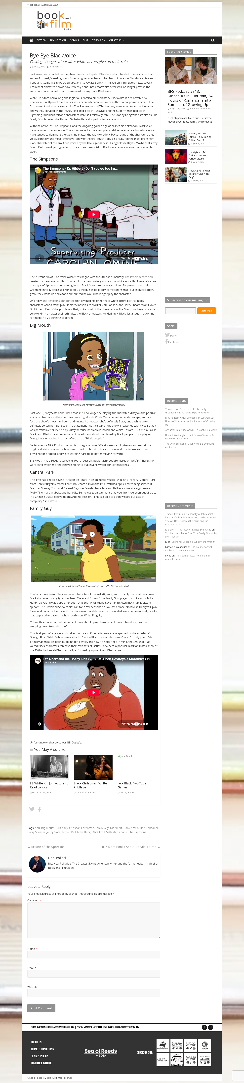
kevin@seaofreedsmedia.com (127, 1027)
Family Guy (102, 828)
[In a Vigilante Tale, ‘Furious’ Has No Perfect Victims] (176, 150)
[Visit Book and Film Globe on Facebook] (39, 810)
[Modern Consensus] (163, 1055)
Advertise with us (41, 1063)
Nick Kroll (99, 832)
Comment (34, 900)
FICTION (41, 40)
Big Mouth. (87, 417)
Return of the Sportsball (46, 847)
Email (31, 968)
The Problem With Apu (138, 277)
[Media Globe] (204, 1041)
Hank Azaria (131, 828)
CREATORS (115, 40)
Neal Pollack (55, 66)
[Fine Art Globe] (190, 1041)
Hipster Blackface (100, 74)
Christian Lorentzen (81, 828)
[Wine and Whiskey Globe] (204, 1055)
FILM (85, 40)
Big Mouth (47, 828)
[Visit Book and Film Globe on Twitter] (31, 810)
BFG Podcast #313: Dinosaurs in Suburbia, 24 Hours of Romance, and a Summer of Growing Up (190, 98)
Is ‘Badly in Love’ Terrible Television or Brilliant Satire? (199, 137)
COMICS (74, 40)
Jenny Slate (53, 832)
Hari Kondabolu (150, 828)
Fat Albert (116, 828)
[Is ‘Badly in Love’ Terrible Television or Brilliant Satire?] (176, 132)
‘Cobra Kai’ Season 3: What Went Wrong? (193, 541)
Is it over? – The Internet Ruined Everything (188, 529)
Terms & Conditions (42, 1049)
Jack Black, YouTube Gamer (132, 785)
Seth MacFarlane (116, 832)
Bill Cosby (62, 828)
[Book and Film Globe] (31, 40)
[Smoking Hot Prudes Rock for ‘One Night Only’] (176, 169)
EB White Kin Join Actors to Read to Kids (49, 785)
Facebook (173, 342)
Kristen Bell (69, 832)
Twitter (173, 335)
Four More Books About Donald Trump (130, 847)
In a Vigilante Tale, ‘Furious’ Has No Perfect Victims (198, 155)
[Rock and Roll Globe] (190, 1055)
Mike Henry (84, 832)
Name (32, 949)
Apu (37, 828)
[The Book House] (176, 1055)
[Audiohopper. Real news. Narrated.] (163, 1041)
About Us (36, 1042)
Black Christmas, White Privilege (90, 785)
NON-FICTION (58, 40)
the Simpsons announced (59, 301)
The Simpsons (137, 832)
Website (32, 987)
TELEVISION (98, 40)
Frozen (132, 480)
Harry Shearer (36, 832)
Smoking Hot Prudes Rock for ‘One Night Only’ (199, 174)
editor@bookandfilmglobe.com (61, 1027)
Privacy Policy (39, 1056)
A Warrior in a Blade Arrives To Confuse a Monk (191, 429)
